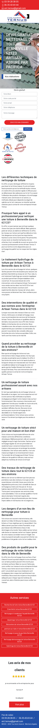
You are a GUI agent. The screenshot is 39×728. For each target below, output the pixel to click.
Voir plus (19, 704)
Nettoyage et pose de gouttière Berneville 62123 (19, 634)
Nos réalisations (12, 76)
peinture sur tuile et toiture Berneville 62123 (19, 629)
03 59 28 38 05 (11, 1)
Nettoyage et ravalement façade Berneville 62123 (19, 614)
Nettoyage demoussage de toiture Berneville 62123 (19, 640)
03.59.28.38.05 (8, 718)
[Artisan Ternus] (17, 16)
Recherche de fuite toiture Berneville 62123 (19, 605)
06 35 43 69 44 (11, 5)
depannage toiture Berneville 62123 (19, 620)
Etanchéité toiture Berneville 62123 (19, 609)
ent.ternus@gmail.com (15, 8)
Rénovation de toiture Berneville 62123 (19, 624)
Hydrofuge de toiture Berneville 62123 (19, 646)
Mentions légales (31, 724)
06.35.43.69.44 (25, 718)
